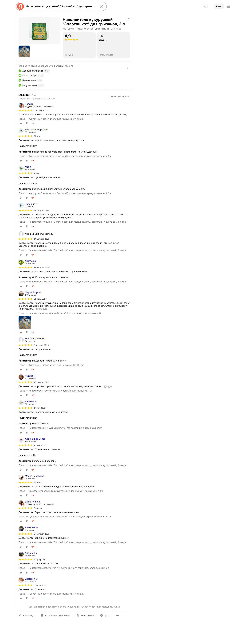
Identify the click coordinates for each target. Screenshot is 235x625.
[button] (24, 51)
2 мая (36, 173)
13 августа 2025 (41, 267)
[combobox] (61, 6)
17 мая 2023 (39, 408)
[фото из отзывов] (25, 322)
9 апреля (38, 508)
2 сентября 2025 (41, 534)
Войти (219, 6)
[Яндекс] (20, 6)
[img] (26, 110)
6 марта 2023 (40, 585)
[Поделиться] (129, 18)
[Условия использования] (127, 68)
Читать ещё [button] (41, 308)
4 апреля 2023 (41, 110)
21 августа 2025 (41, 210)
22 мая (37, 136)
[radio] (21, 123)
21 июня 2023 (40, 299)
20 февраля (39, 559)
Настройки (87, 615)
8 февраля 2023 (41, 345)
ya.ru (107, 615)
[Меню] (228, 6)
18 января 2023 (41, 382)
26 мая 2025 (39, 445)
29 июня (38, 482)
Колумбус (28, 615)
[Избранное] (206, 6)
